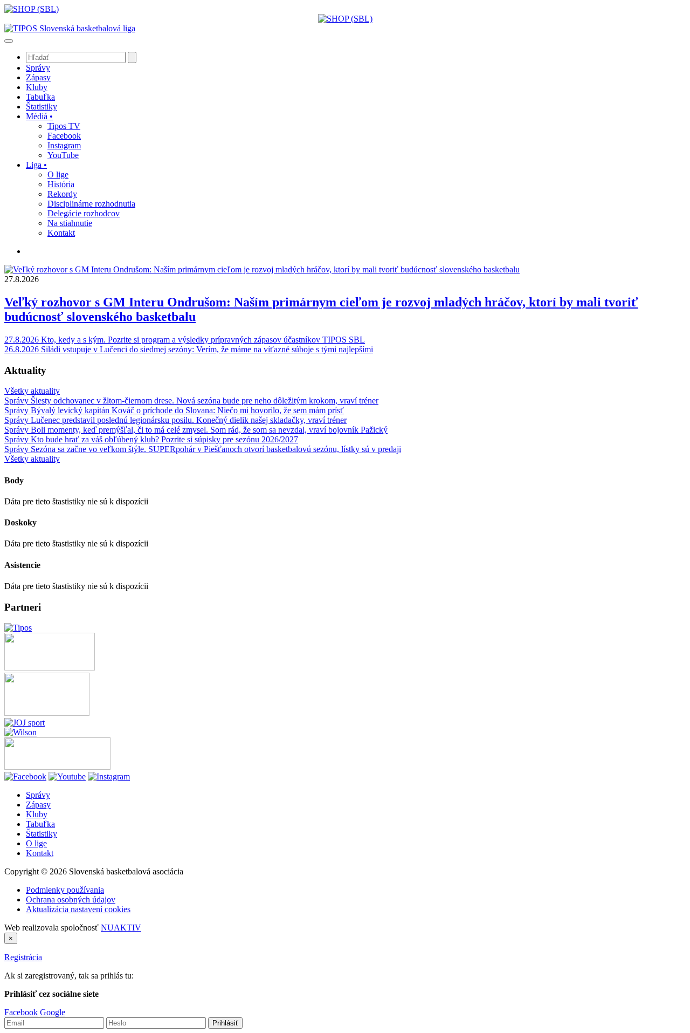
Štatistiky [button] (41, 106)
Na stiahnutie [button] (69, 223)
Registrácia (23, 957)
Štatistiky (41, 833)
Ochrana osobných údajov (70, 899)
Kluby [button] (36, 87)
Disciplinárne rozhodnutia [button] (91, 203)
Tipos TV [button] (63, 126)
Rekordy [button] (62, 194)
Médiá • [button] (39, 116)
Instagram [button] (64, 145)
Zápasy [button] (38, 77)
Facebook (21, 1012)
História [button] (60, 184)
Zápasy (38, 804)
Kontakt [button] (61, 232)
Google (52, 1012)
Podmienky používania (65, 889)
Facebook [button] (64, 135)
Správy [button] (38, 67)
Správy (38, 794)
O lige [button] (57, 174)
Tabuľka (40, 824)
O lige (36, 843)
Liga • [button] (36, 164)
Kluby (36, 814)
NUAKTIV (121, 927)
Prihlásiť (225, 1023)
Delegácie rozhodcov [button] (83, 213)
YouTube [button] (63, 155)
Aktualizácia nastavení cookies (78, 909)
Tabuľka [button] (40, 96)
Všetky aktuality (32, 390)
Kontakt (39, 853)
